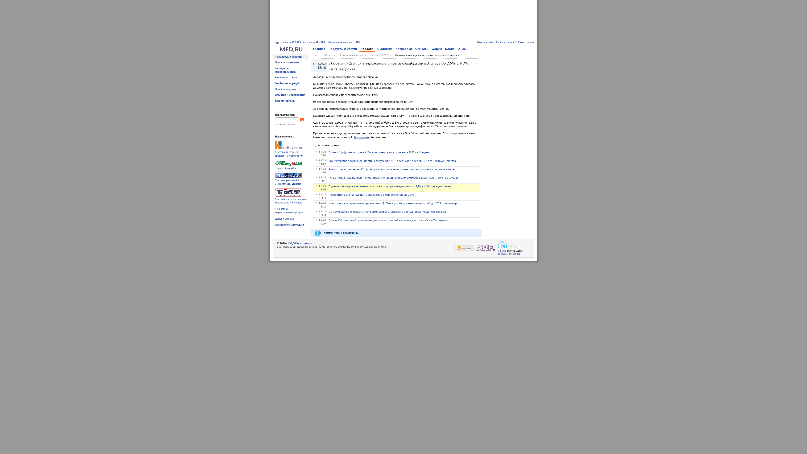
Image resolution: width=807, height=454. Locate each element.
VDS (504, 250)
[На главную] (291, 51)
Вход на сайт (485, 42)
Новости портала (285, 89)
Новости (366, 48)
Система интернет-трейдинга (289, 153)
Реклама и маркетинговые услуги (289, 210)
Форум (437, 48)
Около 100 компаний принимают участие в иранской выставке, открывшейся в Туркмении (388, 220)
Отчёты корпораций (287, 83)
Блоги (449, 48)
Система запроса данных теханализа (290, 201)
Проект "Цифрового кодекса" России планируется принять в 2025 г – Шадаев (378, 152)
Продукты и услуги (342, 48)
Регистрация (526, 42)
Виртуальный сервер (509, 253)
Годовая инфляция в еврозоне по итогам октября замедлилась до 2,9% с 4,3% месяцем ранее (389, 186)
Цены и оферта (284, 218)
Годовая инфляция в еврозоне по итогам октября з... (428, 55)
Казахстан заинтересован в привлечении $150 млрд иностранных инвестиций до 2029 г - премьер (392, 203)
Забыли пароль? (506, 42)
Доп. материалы (285, 100)
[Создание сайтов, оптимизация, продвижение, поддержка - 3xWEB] (464, 248)
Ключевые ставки (286, 77)
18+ (358, 42)
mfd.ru (317, 55)
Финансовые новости (288, 56)
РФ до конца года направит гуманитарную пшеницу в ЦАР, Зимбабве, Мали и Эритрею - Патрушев (393, 177)
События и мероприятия (290, 95)
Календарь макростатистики (285, 70)
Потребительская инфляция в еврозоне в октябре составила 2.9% (371, 195)
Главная (319, 48)
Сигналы (421, 48)
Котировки (404, 48)
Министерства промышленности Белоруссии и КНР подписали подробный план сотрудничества (392, 161)
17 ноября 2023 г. (381, 55)
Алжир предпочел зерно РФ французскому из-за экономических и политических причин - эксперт (393, 169)
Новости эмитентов (287, 62)
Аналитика (384, 48)
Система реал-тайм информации (288, 182)
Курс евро (314, 42)
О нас (462, 48)
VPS (499, 250)
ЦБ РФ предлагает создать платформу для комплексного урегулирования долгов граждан (387, 212)
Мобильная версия (340, 42)
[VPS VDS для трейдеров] (507, 244)
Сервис (286, 168)
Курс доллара (287, 42)
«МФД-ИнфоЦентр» (299, 243)
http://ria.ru (361, 137)
